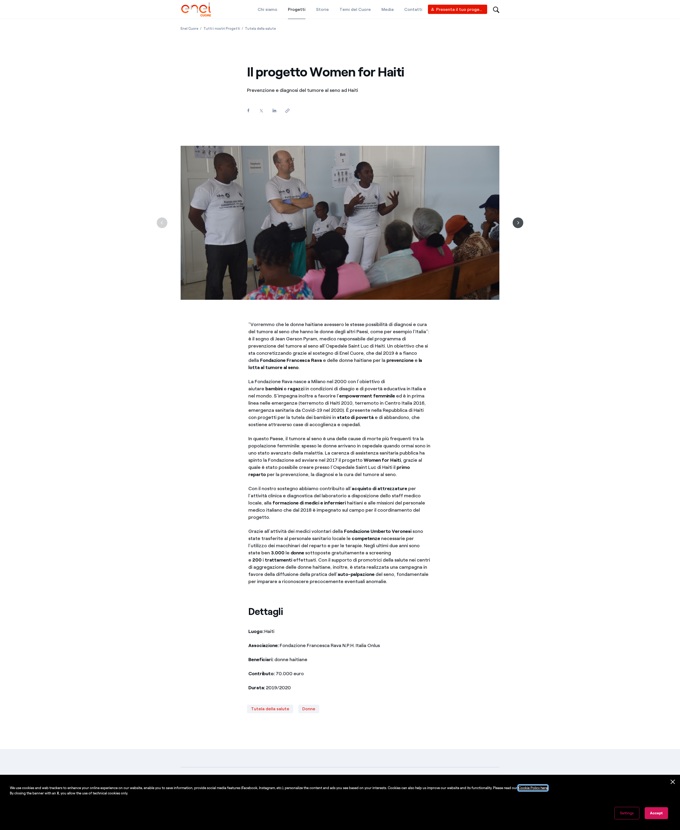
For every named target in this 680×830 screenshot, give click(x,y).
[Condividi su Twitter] (261, 111)
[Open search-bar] (496, 9)
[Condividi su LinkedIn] (274, 111)
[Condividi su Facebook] (248, 111)
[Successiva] (518, 222)
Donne (308, 708)
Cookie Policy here (532, 788)
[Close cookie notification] (673, 782)
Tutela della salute (270, 708)
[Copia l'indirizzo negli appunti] (287, 111)
